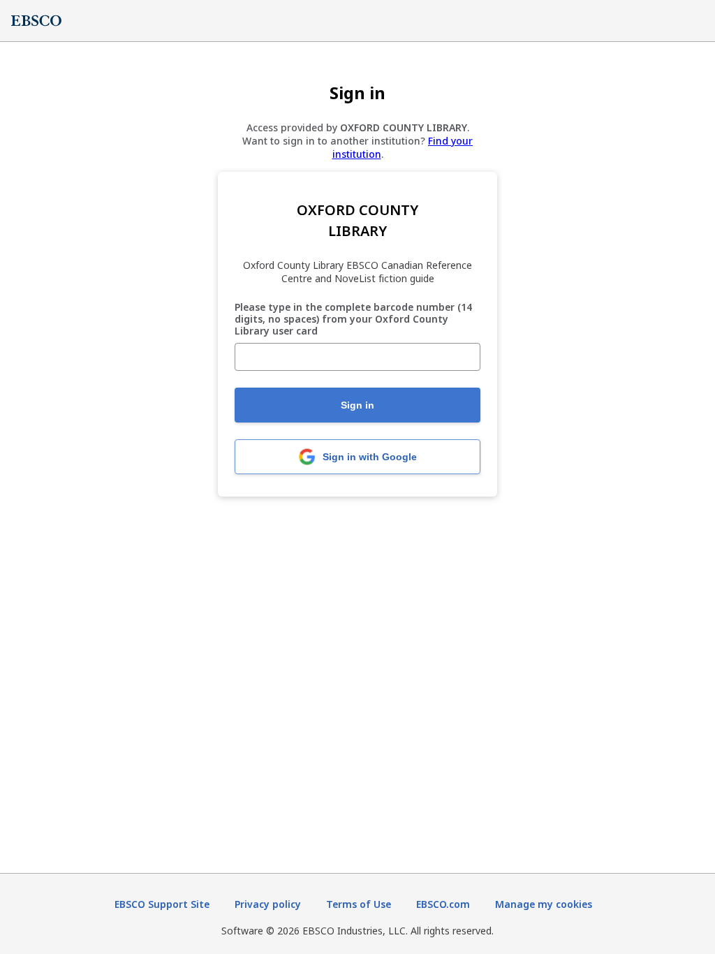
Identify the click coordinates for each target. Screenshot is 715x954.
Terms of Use (358, 904)
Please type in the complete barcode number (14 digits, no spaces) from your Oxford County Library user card (353, 319)
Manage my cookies (543, 904)
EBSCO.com (443, 904)
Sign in (357, 405)
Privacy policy (268, 904)
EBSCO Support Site (162, 904)
